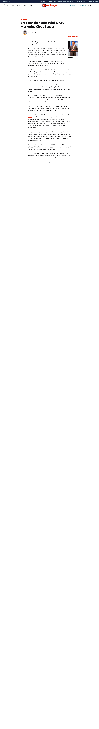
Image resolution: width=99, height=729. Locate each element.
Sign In (95, 5)
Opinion (13, 5)
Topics (8, 5)
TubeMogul (48, 121)
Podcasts (31, 5)
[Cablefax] (95, 1)
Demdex (30, 117)
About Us (19, 5)
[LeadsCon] (83, 1)
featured (38, 164)
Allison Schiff (32, 32)
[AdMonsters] (89, 1)
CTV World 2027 (83, 5)
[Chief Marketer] (58, 1)
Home (2, 8)
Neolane (42, 119)
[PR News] (64, 1)
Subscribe (90, 5)
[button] (5, 5)
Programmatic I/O (73, 5)
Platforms (6, 8)
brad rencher (31, 164)
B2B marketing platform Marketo (57, 125)
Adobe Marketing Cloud (56, 162)
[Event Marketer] (70, 1)
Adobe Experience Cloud (42, 162)
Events (25, 5)
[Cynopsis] (77, 1)
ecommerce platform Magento (36, 125)
